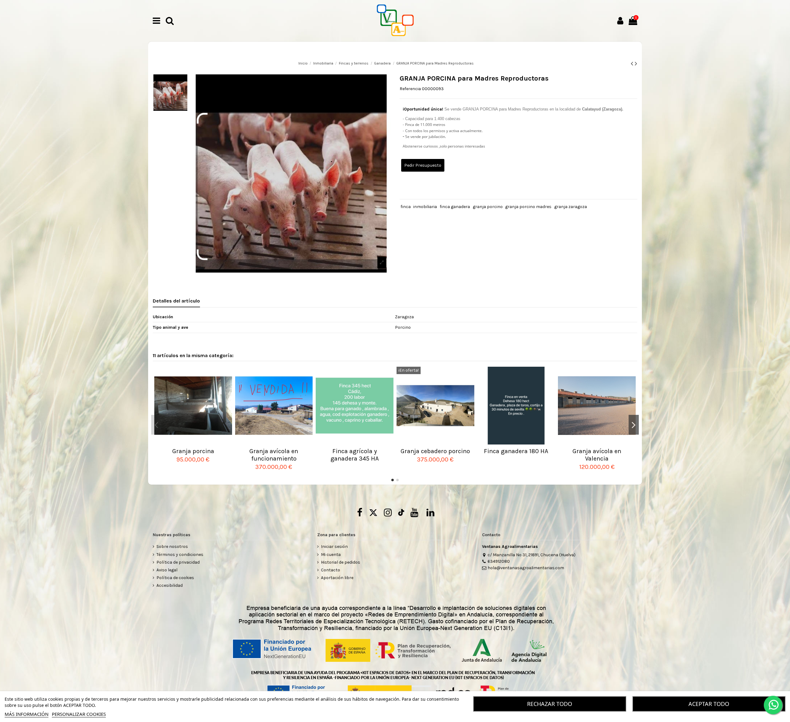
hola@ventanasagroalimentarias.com (526, 567)
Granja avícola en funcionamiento (273, 455)
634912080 (499, 561)
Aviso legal (166, 570)
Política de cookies (175, 577)
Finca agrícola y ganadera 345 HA (355, 455)
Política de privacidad (178, 562)
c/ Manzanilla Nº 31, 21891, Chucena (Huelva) (532, 554)
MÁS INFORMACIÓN (26, 714)
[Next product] (636, 63)
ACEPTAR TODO (708, 703)
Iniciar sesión (334, 546)
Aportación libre (337, 577)
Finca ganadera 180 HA (516, 451)
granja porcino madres (528, 206)
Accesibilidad (169, 585)
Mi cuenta (331, 554)
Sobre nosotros (172, 546)
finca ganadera (455, 206)
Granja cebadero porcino (435, 451)
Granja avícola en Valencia (596, 455)
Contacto (330, 570)
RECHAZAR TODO (549, 703)
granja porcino (488, 206)
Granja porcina (193, 451)
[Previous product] (633, 63)
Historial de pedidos (340, 562)
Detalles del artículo (176, 301)
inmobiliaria (425, 206)
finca (406, 206)
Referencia (410, 88)
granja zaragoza (570, 206)
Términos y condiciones (179, 554)
